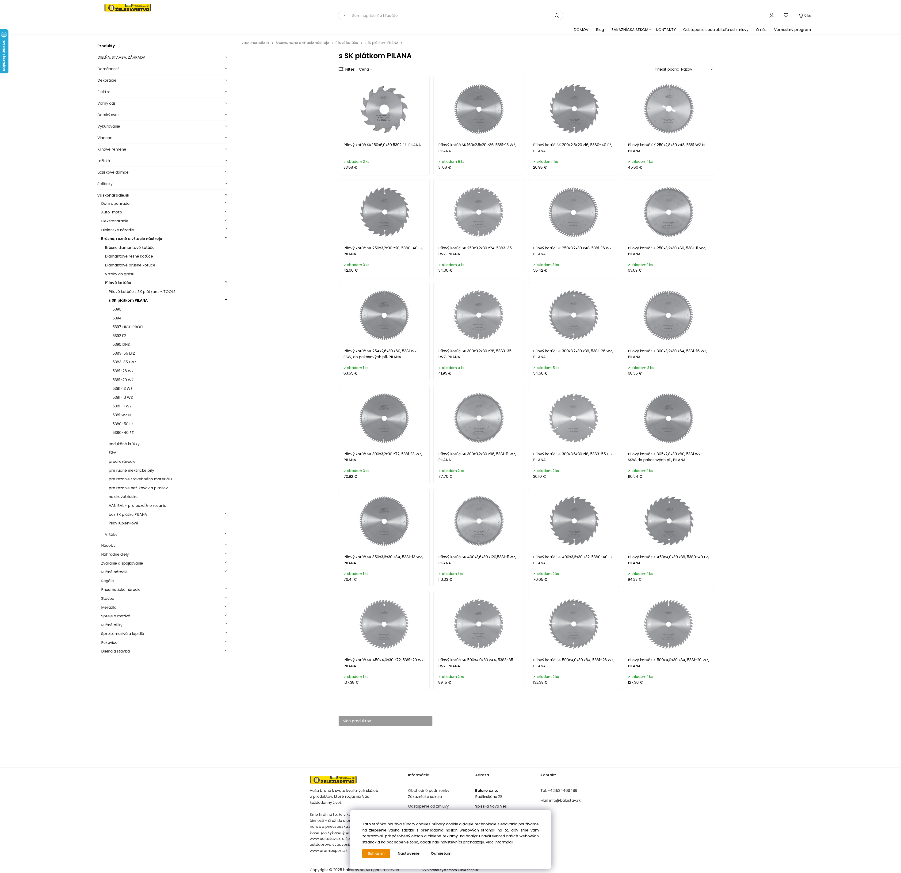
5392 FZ (119, 335)
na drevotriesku (123, 496)
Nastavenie (409, 853)
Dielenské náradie (117, 230)
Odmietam (441, 853)
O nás (761, 29)
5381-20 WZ (123, 380)
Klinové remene (111, 149)
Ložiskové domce (113, 172)
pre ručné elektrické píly (131, 470)
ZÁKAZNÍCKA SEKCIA (630, 29)
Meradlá (108, 607)
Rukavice (109, 642)
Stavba (107, 598)
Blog (600, 29)
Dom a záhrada (115, 203)
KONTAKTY (666, 29)
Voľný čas (106, 103)
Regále (107, 581)
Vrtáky (111, 534)
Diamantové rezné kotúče (129, 256)
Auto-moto (111, 212)
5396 (116, 309)
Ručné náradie (114, 572)
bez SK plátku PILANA (128, 514)
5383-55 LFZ (123, 353)
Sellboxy (105, 183)
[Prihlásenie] (771, 15)
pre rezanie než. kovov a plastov (138, 488)
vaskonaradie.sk (113, 195)
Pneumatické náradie (121, 589)
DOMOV (581, 29)
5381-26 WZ (123, 371)
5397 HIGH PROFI (127, 327)
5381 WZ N (121, 415)
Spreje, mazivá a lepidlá (122, 633)
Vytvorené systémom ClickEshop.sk (450, 870)
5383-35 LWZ (124, 362)
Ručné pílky (111, 625)
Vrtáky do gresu (119, 274)
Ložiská (103, 160)
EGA (112, 452)
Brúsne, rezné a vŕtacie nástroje (131, 238)
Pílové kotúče (118, 282)
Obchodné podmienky (428, 790)
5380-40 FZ (123, 432)
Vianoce (104, 137)
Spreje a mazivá (115, 616)
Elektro (104, 92)
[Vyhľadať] (343, 15)
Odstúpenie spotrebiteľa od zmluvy (715, 29)
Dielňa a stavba (115, 651)
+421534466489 (562, 790)
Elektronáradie (114, 221)
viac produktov (357, 721)
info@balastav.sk (565, 800)
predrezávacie (122, 461)
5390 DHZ (121, 344)
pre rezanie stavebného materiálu (140, 479)
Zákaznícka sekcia (425, 796)
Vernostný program (792, 29)
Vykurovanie (108, 126)
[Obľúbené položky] (786, 15)
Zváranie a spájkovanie (122, 563)
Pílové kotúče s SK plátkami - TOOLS (142, 291)
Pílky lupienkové (123, 523)
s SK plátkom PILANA (128, 300)
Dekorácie (106, 80)
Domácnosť (108, 69)
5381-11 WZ (122, 406)
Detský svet (108, 115)
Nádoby (108, 545)
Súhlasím (376, 853)
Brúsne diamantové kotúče (130, 247)
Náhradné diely (115, 554)
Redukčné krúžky (124, 444)
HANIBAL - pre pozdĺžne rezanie (137, 505)
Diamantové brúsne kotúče (130, 265)
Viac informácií (499, 842)
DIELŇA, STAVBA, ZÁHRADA (121, 57)
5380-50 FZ (123, 424)
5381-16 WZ (122, 397)
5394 (117, 318)
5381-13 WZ (122, 388)
